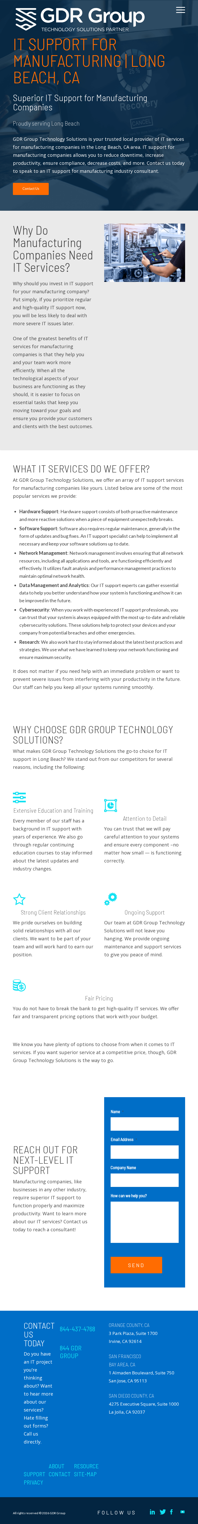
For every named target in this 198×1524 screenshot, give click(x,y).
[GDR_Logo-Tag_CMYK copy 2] (80, 19)
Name (117, 1111)
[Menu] (179, 13)
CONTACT (60, 1474)
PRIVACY (33, 1482)
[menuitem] (179, 13)
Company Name (123, 1167)
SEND (136, 1265)
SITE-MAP (85, 1474)
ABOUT (56, 1466)
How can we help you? (129, 1195)
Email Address (124, 1139)
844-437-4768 (77, 1329)
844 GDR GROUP (70, 1351)
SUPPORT (34, 1474)
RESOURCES (88, 1466)
